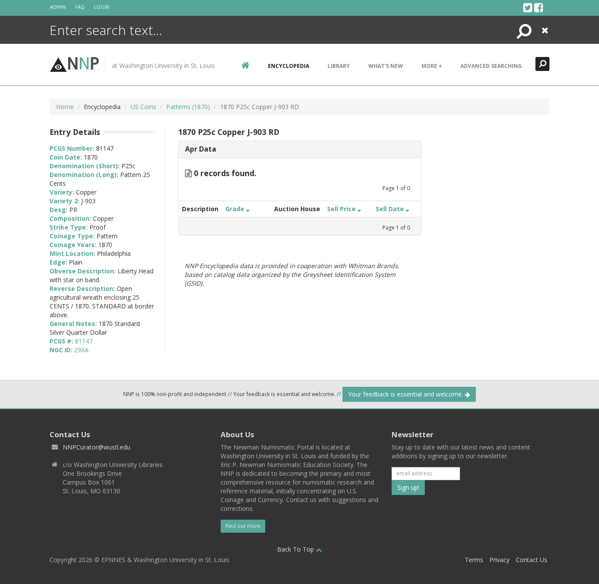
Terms (474, 560)
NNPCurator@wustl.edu (96, 447)
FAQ (80, 7)
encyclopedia (288, 66)
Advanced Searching (491, 66)
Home (65, 107)
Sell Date (391, 209)
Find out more (242, 526)
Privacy (499, 560)
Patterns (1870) (188, 107)
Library (339, 66)
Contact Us (531, 560)
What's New (385, 66)
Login (101, 7)
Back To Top (296, 549)
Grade (235, 209)
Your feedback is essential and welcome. (406, 394)
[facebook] (538, 7)
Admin (58, 7)
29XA (81, 350)
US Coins (143, 107)
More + (431, 66)
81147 (84, 341)
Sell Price (342, 209)
